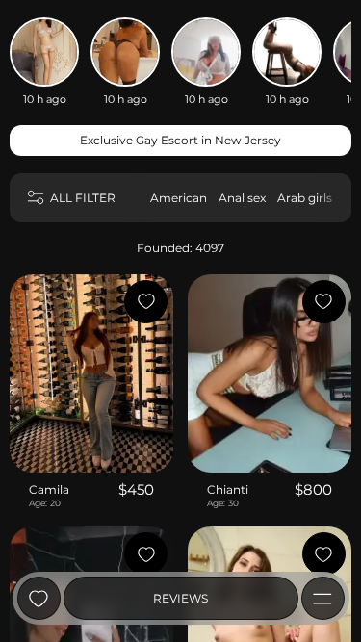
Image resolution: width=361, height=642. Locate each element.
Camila (49, 489)
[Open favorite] (39, 598)
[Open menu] (323, 598)
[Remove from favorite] (146, 301)
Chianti (227, 489)
